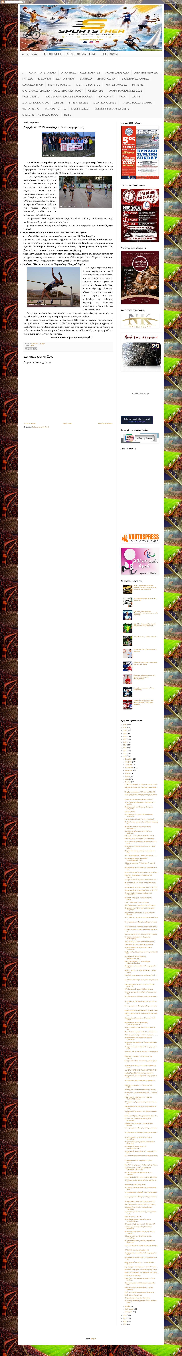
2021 (125, 739)
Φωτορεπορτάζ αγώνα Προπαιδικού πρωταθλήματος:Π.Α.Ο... (136, 859)
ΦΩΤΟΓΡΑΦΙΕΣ (53, 54)
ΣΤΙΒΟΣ (58, 102)
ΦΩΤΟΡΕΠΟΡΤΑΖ (55, 108)
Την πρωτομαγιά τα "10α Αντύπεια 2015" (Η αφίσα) (141, 934)
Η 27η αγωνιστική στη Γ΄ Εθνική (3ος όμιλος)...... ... (141, 855)
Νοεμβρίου (128, 762)
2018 (125, 748)
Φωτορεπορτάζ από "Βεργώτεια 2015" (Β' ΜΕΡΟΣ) (141, 887)
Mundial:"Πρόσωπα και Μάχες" (112, 108)
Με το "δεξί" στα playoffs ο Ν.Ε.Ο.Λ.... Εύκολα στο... (141, 1032)
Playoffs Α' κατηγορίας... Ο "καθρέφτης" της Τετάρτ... (141, 1165)
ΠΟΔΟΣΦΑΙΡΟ (31, 96)
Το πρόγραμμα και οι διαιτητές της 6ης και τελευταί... (141, 926)
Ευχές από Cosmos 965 (132, 1275)
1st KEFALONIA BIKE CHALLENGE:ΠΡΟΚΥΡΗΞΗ (141, 1070)
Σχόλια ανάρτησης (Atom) (40, 427)
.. (23, 72)
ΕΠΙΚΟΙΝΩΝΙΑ (110, 54)
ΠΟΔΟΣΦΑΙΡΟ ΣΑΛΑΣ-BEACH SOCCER (69, 96)
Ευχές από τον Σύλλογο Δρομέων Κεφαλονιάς (139, 1292)
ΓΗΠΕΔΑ (27, 78)
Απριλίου (128, 782)
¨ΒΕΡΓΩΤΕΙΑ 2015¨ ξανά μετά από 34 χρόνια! (139, 941)
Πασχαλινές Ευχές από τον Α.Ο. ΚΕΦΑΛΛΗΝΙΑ (140, 1224)
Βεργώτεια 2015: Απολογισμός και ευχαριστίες (139, 838)
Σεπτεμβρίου (129, 767)
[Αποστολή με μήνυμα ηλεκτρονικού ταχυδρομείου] (26, 348)
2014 (125, 1315)
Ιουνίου (127, 776)
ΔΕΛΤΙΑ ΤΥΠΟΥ (65, 78)
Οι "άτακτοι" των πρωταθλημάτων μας (137, 1250)
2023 (125, 733)
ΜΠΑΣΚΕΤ (138, 84)
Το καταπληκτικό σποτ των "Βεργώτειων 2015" (140, 1201)
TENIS (67, 114)
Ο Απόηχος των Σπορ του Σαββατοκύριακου (139, 989)
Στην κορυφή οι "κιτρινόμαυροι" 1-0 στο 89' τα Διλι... (141, 1267)
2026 (125, 725)
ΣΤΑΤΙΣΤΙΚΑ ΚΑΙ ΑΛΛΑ (35, 102)
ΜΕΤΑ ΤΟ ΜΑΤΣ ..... (59, 84)
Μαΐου (127, 779)
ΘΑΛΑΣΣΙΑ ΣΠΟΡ (32, 84)
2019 (125, 745)
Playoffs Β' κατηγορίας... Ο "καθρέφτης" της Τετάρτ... (141, 1269)
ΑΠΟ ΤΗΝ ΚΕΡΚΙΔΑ (146, 72)
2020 (125, 742)
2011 (125, 1324)
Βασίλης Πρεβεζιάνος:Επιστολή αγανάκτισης (139, 1073)
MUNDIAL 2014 (80, 108)
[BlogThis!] (28, 348)
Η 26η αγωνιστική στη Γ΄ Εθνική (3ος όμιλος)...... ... (141, 1035)
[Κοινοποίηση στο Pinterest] (36, 348)
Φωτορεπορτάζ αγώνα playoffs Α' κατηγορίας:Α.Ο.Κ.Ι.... (135, 957)
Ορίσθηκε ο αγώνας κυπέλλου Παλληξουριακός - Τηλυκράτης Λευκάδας (143, 702)
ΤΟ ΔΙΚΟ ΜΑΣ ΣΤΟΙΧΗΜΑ (136, 102)
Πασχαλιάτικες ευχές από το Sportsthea (137, 1298)
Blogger (93, 1339)
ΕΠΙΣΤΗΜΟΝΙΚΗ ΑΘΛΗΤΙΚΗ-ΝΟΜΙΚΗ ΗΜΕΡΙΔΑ (141, 1177)
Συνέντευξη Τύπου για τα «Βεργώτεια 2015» (139, 944)
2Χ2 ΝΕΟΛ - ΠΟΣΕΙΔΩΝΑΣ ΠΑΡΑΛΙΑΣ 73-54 (139, 836)
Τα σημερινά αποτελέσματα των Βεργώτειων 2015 (141, 880)
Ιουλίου (127, 773)
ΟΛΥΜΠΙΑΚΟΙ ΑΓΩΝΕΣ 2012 (125, 90)
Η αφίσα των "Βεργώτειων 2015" (135, 1184)
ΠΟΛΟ (123, 96)
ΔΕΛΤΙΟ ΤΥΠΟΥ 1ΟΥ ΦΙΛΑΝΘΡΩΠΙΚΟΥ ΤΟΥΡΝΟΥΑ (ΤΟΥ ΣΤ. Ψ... (138, 1168)
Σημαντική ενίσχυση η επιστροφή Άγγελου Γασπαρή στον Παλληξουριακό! (144, 676)
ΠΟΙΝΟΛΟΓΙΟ (106, 96)
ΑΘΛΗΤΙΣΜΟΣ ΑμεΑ (117, 72)
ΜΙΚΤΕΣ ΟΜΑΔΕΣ (116, 84)
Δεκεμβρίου (129, 759)
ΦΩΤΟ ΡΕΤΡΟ (30, 108)
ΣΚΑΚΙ (136, 96)
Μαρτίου (128, 1306)
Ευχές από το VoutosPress (133, 1295)
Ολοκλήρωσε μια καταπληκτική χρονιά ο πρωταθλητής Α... (138, 1220)
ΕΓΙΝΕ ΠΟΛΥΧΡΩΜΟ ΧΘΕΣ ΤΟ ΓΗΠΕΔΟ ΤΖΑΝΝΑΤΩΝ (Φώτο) (138, 1098)
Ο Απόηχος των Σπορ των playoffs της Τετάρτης (140, 905)
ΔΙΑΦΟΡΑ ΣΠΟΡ (106, 78)
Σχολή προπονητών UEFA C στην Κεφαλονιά (139, 819)
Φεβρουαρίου (129, 1309)
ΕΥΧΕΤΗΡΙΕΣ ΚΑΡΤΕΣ (135, 78)
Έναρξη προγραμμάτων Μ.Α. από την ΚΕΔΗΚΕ (140, 792)
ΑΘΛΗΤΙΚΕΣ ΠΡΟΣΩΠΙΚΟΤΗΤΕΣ (80, 72)
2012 (125, 1321)
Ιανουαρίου (128, 1312)
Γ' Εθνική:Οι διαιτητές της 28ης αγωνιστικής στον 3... (141, 784)
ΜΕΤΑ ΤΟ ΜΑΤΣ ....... (88, 84)
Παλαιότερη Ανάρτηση (105, 423)
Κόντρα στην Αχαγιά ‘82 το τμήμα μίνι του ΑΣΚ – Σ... (141, 1116)
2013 (125, 1318)
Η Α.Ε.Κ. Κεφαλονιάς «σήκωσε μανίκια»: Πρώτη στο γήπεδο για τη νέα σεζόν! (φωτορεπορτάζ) (145, 587)
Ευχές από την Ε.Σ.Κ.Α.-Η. (133, 1216)
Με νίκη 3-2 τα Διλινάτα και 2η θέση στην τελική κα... (141, 872)
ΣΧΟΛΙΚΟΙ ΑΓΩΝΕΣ (104, 102)
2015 (125, 756)
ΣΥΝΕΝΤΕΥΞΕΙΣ (78, 102)
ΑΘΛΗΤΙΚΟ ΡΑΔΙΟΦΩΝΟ (81, 54)
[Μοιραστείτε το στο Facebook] (33, 348)
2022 (125, 736)
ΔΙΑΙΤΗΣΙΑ (86, 78)
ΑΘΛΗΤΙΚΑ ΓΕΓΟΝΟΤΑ (42, 72)
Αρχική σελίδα (30, 54)
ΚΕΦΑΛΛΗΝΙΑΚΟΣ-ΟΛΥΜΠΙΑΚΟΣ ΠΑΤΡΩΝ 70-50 (141, 1010)
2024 (125, 730)
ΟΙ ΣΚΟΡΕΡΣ (96, 90)
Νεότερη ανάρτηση (30, 423)
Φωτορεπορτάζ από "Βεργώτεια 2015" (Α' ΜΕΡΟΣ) (141, 890)
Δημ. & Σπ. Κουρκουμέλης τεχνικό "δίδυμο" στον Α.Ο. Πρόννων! (144, 624)
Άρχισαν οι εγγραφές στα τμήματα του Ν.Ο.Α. (139, 799)
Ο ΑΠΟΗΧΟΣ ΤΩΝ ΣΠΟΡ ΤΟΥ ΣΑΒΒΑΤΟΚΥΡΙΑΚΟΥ (52, 90)
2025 (125, 728)
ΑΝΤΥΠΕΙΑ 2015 (130, 811)
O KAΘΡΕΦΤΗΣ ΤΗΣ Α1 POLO (40, 114)
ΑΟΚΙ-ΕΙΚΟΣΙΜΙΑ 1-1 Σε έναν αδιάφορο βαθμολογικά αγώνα (137, 962)
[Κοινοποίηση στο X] (31, 348)
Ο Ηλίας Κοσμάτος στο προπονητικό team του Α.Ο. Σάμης (145, 663)
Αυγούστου (129, 770)
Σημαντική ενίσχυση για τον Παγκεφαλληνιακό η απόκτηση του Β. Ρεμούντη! (146, 612)
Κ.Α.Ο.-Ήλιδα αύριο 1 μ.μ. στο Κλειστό (137, 902)
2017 (125, 751)
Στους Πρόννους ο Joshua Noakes (145, 637)
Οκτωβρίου (129, 764)
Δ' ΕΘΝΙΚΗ (44, 78)
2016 (125, 753)
